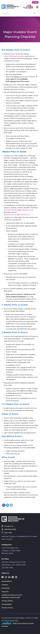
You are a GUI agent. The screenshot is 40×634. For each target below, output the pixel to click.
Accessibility (7, 604)
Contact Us (8, 526)
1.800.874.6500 (10, 529)
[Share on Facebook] (3, 505)
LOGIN (35, 2)
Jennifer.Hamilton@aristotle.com (17, 210)
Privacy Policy (7, 601)
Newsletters (7, 581)
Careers (5, 585)
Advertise (5, 588)
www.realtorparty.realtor (14, 56)
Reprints (5, 592)
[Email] (11, 505)
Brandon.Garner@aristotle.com (17, 215)
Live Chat (8, 533)
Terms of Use (7, 608)
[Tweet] (7, 505)
